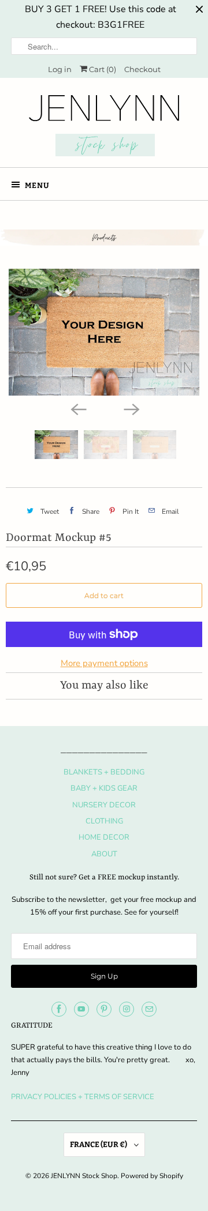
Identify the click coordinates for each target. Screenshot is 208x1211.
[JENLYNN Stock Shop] (104, 127)
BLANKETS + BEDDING (104, 772)
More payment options (104, 663)
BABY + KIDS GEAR (104, 788)
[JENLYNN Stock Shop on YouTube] (81, 1009)
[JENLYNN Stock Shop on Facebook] (58, 1009)
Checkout (142, 69)
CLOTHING (104, 821)
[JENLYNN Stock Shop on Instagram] (126, 1009)
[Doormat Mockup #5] (104, 332)
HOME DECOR (104, 837)
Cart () (101, 69)
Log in (60, 69)
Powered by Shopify (152, 1175)
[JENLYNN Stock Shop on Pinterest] (104, 1009)
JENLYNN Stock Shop (84, 1175)
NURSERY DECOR (104, 805)
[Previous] (77, 408)
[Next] (130, 408)
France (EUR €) (99, 1144)
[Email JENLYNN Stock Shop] (149, 1009)
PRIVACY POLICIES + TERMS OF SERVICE (82, 1097)
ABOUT (104, 854)
